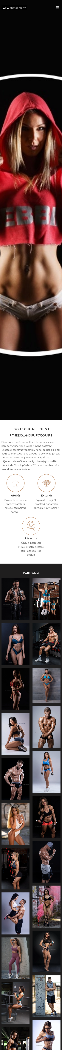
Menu (57, 8)
